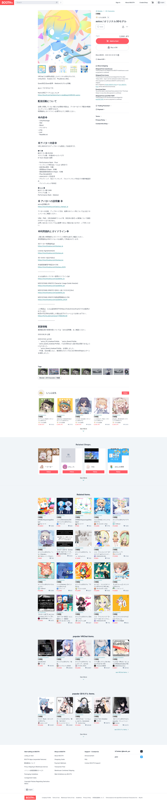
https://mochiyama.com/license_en (50, 253)
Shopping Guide (60, 759)
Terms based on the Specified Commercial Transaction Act (121, 797)
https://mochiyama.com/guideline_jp (51, 279)
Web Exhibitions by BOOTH (63, 774)
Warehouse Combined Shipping (64, 770)
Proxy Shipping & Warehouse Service (36, 767)
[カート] (108, 17)
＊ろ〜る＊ (49, 467)
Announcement (89, 755)
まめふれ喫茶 (119, 467)
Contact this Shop (102, 123)
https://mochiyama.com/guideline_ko (51, 293)
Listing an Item (29, 755)
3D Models (99, 11)
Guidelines (79, 797)
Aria (92, 467)
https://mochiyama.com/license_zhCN (52, 267)
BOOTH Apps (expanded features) (35, 759)
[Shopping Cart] (152, 2)
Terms (98, 116)
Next (89, 36)
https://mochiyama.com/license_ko (50, 260)
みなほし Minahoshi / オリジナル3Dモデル (120, 419)
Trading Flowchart (104, 106)
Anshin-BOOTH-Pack (111, 84)
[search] (56, 2)
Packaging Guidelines (31, 774)
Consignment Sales (30, 778)
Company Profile (46, 797)
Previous (39, 36)
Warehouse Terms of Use (67, 797)
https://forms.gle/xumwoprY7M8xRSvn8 (52, 316)
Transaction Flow (60, 767)
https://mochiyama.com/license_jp (50, 246)
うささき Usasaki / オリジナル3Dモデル (82, 419)
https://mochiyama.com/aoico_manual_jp (53, 207)
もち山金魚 (51, 393)
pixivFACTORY (100, 99)
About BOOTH (130, 2)
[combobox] (37, 2)
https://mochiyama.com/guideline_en (51, 286)
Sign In (118, 2)
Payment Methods (60, 763)
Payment (100, 109)
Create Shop (144, 2)
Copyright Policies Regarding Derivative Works (36, 782)
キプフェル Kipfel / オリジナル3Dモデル (45, 419)
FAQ (86, 759)
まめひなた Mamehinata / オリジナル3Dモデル (64, 419)
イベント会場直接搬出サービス (33, 770)
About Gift (101, 59)
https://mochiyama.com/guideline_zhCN (52, 299)
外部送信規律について (98, 797)
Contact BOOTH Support (92, 763)
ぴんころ (71, 467)
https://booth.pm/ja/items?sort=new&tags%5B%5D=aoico (59, 95)
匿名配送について (29, 763)
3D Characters (110, 11)
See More (83, 478)
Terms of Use (56, 797)
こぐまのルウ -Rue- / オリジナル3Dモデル (101, 419)
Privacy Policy (100, 120)
